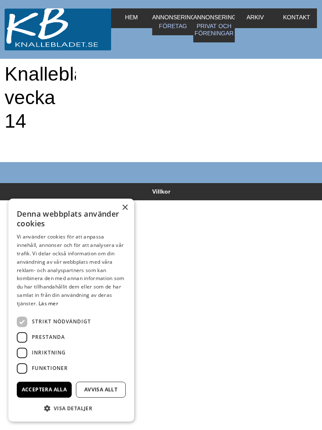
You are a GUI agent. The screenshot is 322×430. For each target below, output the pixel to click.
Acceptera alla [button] (44, 389)
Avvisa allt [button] (100, 389)
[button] (71, 408)
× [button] (125, 208)
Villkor (161, 191)
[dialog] (71, 310)
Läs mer (48, 303)
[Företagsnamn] (58, 29)
